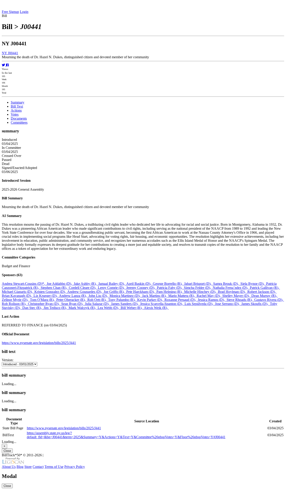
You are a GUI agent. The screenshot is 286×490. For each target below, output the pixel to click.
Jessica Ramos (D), (212, 300)
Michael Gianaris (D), (18, 292)
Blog (20, 467)
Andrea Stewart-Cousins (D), (24, 284)
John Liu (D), (98, 296)
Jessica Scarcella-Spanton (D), (162, 304)
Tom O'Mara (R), (43, 300)
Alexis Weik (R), (156, 308)
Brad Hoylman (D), (232, 292)
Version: (7, 360)
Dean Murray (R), (264, 296)
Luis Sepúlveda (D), (200, 304)
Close (7, 450)
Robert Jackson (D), (262, 292)
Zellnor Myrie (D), (16, 300)
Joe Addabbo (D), (60, 284)
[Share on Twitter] (4, 65)
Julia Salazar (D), (98, 304)
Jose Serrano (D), (228, 304)
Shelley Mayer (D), (236, 296)
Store (28, 467)
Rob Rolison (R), (15, 304)
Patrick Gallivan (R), (265, 288)
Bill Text (17, 106)
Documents (19, 118)
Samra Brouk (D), (226, 284)
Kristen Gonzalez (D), (50, 292)
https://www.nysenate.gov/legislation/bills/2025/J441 (39, 343)
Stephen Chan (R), (55, 288)
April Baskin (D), (139, 284)
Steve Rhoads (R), (240, 300)
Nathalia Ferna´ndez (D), (231, 288)
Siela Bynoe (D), (253, 284)
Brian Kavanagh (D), (18, 296)
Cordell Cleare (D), (83, 288)
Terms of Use (53, 467)
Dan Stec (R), (33, 308)
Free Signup (10, 12)
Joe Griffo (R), (115, 292)
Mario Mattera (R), (182, 296)
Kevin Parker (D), (150, 300)
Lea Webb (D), (109, 308)
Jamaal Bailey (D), (112, 284)
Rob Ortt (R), (97, 300)
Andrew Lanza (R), (73, 296)
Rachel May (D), (209, 296)
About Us (9, 467)
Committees (19, 122)
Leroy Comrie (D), (112, 288)
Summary (17, 102)
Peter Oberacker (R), (71, 300)
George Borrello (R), (168, 284)
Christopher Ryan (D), (44, 304)
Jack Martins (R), (155, 296)
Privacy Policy (74, 467)
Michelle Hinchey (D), (201, 292)
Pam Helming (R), (170, 292)
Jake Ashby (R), (86, 284)
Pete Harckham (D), (141, 292)
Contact (38, 467)
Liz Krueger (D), (46, 296)
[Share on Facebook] (7, 65)
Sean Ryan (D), (73, 304)
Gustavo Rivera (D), (269, 300)
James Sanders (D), (125, 304)
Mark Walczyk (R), (83, 308)
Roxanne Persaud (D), (181, 300)
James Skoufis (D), (255, 304)
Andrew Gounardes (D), (85, 292)
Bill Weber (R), (132, 308)
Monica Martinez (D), (125, 296)
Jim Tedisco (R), (56, 308)
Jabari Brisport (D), (198, 284)
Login (24, 12)
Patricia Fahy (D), (170, 288)
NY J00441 (10, 53)
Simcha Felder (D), (198, 288)
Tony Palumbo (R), (122, 300)
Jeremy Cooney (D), (141, 288)
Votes (15, 114)
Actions (16, 110)
